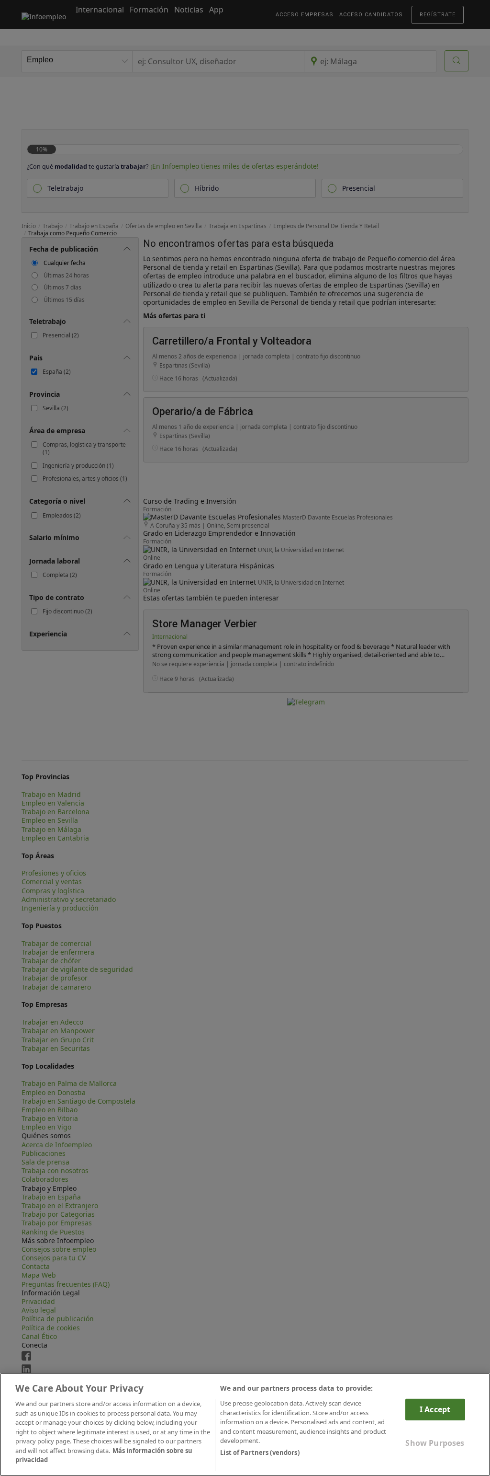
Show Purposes (434, 1443)
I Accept (435, 1409)
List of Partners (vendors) (259, 1452)
